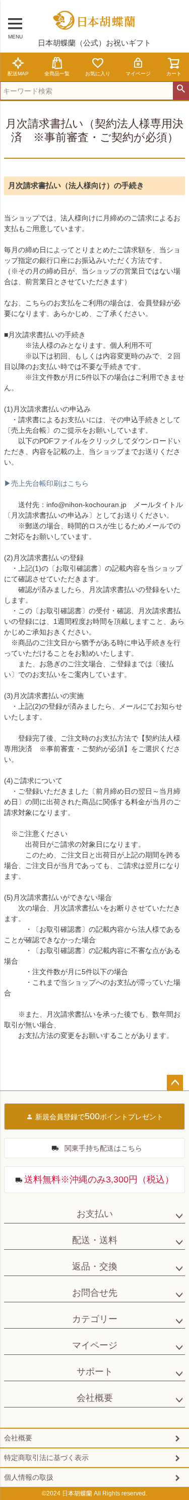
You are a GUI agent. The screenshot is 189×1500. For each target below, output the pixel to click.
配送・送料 (94, 1240)
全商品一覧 (57, 73)
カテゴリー (94, 1319)
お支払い (95, 1214)
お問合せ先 (94, 1293)
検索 (180, 89)
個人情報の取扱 (28, 1477)
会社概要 (95, 1398)
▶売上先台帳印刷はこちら (46, 483)
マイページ (138, 73)
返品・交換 (94, 1266)
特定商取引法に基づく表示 (46, 1457)
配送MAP (18, 73)
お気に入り (97, 73)
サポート (95, 1372)
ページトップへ (175, 1083)
